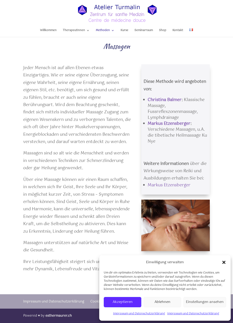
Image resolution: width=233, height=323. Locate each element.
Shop (162, 31)
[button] (224, 262)
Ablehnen (162, 302)
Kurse (124, 31)
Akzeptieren (123, 302)
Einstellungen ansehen (205, 302)
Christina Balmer (165, 99)
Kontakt (177, 31)
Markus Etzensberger (169, 123)
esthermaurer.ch (59, 315)
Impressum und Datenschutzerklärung (139, 313)
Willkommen (48, 31)
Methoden (103, 31)
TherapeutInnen (74, 31)
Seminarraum (143, 31)
